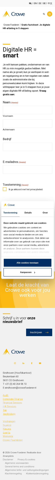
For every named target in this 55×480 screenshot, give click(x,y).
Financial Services (12, 402)
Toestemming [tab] (10, 212)
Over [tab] (45, 212)
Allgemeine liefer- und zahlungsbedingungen (27, 470)
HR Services (9, 406)
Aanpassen (26, 272)
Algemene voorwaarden (17, 463)
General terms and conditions (19, 466)
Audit (5, 395)
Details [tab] (28, 212)
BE (44, 3)
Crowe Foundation (13, 440)
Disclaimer (8, 459)
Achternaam (9, 129)
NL (30, 3)
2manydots (8, 456)
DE (40, 3)
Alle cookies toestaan (27, 262)
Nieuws (7, 428)
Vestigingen (9, 421)
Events (6, 432)
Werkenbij (8, 436)
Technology (9, 413)
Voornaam (8, 116)
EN (35, 3)
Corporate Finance (13, 398)
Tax (5, 410)
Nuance (7, 425)
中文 (50, 3)
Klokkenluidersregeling (37, 473)
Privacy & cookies (26, 459)
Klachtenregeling (13, 473)
